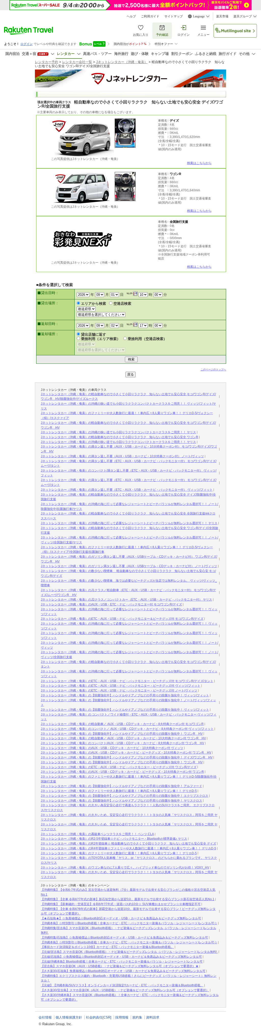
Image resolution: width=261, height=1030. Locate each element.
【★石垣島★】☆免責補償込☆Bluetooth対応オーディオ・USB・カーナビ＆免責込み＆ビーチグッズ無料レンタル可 (121, 918)
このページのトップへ (213, 369)
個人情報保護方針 (69, 1017)
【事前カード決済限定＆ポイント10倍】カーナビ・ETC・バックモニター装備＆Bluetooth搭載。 (107, 947)
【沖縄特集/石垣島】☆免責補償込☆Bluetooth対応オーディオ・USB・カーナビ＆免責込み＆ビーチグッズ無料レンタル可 (124, 937)
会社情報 (45, 1017)
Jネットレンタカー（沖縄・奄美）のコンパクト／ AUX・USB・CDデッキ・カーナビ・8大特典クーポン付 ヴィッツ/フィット (127, 729)
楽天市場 (222, 16)
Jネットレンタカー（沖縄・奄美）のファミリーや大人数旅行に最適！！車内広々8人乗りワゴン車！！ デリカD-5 (119, 791)
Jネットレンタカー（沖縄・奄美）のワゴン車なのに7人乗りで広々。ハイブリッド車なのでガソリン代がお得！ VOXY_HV (125, 867)
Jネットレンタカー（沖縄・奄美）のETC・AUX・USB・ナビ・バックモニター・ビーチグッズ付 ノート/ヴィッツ (119, 690)
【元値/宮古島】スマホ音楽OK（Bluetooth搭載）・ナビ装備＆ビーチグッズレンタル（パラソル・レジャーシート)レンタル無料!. (129, 952)
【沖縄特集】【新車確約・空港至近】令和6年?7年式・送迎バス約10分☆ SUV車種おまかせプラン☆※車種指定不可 (121, 904)
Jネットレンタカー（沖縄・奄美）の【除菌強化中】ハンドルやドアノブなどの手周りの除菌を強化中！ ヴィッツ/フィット (125, 695)
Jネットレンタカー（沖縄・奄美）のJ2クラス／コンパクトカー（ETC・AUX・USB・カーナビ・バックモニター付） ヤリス (126, 599)
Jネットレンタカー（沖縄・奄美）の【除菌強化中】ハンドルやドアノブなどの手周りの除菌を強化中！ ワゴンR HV (122, 733)
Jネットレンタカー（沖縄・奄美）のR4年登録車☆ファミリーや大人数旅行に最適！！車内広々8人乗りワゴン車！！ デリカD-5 (128, 848)
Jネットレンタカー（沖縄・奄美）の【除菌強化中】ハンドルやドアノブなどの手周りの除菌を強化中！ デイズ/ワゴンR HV (127, 757)
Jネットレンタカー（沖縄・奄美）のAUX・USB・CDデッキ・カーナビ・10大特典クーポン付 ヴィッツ (112, 748)
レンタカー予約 (46, 62)
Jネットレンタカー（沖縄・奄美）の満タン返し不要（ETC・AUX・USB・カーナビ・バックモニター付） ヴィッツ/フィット (127, 489)
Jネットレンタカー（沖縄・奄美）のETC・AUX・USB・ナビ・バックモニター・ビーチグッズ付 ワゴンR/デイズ (119, 767)
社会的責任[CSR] (98, 1017)
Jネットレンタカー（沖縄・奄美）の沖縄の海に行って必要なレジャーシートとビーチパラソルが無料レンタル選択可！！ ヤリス (129, 523)
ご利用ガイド (150, 16)
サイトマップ (173, 16)
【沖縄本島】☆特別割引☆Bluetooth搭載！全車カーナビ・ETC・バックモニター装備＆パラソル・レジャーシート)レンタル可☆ (129, 923)
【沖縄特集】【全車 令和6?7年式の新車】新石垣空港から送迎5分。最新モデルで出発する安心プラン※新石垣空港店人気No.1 (127, 899)
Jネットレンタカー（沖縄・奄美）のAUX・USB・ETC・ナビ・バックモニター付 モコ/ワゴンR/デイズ (111, 604)
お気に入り (140, 35)
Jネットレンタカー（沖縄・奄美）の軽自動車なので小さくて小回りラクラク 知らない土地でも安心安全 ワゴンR (119, 437)
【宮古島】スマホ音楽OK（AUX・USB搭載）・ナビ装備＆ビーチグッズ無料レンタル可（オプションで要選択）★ (120, 966)
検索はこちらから (199, 163)
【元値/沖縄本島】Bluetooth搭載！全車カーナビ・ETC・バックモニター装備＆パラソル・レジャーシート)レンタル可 (122, 961)
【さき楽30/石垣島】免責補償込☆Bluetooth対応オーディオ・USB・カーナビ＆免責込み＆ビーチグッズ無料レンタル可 (123, 971)
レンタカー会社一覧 (77, 62)
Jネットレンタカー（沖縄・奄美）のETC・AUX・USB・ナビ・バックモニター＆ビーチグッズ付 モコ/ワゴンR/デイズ (122, 619)
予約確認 (162, 35)
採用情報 (121, 1017)
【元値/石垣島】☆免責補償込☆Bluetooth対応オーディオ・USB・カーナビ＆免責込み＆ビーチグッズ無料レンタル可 (121, 956)
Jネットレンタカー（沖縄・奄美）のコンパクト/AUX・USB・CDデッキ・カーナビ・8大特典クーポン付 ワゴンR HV (122, 743)
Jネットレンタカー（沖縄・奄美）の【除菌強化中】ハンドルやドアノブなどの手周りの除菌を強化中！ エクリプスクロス (124, 796)
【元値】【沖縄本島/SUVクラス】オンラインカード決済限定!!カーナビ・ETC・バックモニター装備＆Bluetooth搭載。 (122, 985)
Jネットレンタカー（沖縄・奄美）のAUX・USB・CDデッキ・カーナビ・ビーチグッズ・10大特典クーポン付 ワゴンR (122, 772)
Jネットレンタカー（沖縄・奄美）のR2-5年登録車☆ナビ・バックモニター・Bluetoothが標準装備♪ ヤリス (114, 838)
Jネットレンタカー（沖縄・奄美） (122, 62)
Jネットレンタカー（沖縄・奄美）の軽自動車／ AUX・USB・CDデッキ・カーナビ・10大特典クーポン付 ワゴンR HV (123, 738)
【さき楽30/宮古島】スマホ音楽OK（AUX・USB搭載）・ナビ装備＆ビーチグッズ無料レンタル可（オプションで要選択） (125, 990)
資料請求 (152, 1017)
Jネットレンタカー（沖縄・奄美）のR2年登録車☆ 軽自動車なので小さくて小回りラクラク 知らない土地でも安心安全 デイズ (128, 843)
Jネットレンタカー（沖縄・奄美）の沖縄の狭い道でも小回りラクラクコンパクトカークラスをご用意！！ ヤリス (118, 432)
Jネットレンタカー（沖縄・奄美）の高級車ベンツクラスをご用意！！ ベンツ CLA (97, 834)
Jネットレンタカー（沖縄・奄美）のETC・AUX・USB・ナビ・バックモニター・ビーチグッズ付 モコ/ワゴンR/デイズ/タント (127, 681)
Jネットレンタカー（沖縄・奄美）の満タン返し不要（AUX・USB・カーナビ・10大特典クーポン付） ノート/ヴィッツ (122, 456)
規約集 (137, 1017)
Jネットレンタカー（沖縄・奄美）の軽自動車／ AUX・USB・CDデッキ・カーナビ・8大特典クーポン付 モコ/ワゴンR (122, 724)
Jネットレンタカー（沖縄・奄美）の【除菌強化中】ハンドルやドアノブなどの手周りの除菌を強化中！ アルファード (121, 786)
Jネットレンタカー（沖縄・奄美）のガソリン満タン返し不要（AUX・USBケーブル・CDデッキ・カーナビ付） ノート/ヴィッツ (129, 566)
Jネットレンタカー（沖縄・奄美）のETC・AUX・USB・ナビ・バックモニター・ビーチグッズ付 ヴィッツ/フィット (120, 685)
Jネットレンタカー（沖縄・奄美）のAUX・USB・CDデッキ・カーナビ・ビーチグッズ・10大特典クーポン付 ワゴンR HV (126, 752)
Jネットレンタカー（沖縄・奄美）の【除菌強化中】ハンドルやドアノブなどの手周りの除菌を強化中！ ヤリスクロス (121, 800)
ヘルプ (131, 16)
